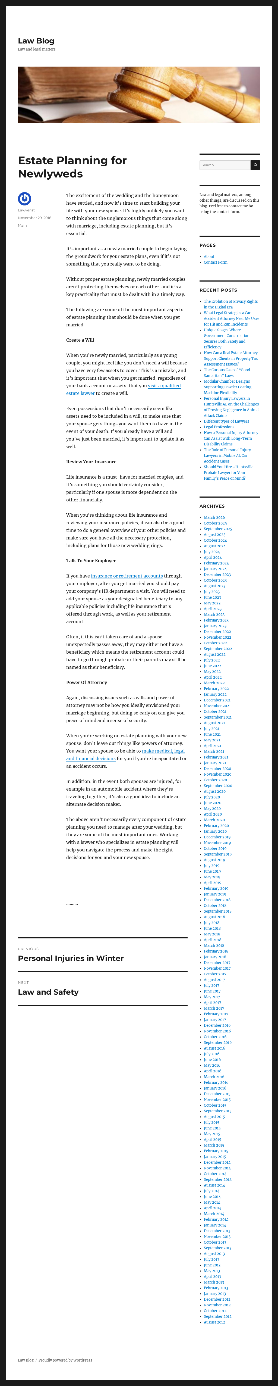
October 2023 (215, 580)
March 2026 (214, 517)
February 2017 (216, 1014)
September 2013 (217, 1248)
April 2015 (212, 1139)
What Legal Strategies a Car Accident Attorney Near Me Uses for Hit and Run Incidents (232, 319)
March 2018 (214, 945)
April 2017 (212, 1002)
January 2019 (215, 894)
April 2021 (212, 746)
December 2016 (217, 1025)
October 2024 (215, 540)
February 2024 (216, 563)
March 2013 (214, 1282)
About (209, 256)
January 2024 (215, 569)
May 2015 (212, 1134)
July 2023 (212, 591)
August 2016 (214, 1048)
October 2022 (215, 643)
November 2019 (217, 843)
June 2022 (212, 666)
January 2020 (215, 831)
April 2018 (212, 940)
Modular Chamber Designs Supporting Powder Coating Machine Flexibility (227, 387)
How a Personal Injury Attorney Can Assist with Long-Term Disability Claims (231, 438)
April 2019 (213, 883)
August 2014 (214, 1185)
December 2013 (217, 1231)
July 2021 (211, 728)
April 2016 (213, 1071)
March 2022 (214, 683)
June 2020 (212, 803)
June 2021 (212, 734)
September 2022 (218, 649)
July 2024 (212, 552)
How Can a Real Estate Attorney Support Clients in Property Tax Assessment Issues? (231, 359)
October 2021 (215, 711)
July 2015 (211, 1122)
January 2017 (215, 1019)
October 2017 (215, 974)
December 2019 (217, 837)
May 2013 (212, 1271)
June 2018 (212, 928)
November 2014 (217, 1168)
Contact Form (216, 262)
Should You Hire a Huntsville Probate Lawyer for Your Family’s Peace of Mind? (228, 473)
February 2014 (216, 1219)
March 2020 (214, 820)
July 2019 (212, 865)
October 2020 (215, 780)
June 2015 (212, 1128)
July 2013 (211, 1259)
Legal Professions (219, 427)
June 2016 (212, 1059)
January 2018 (215, 957)
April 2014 (212, 1208)
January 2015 (215, 1156)
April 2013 (212, 1276)
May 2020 (212, 808)
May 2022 (212, 671)
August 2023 (214, 586)
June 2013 (212, 1265)
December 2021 (217, 700)
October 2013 (215, 1242)
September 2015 (218, 1111)
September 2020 (218, 785)
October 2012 (215, 1311)
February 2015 (216, 1151)
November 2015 (217, 1099)
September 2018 (218, 911)
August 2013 (214, 1253)
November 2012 (217, 1305)
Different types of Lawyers (226, 421)
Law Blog (36, 40)
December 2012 (217, 1299)
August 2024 (215, 546)
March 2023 (214, 614)
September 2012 (218, 1316)
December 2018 (217, 900)
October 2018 (215, 905)
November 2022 (217, 637)
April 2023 (213, 609)
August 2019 (214, 860)
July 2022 (212, 660)
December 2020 (217, 768)
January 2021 (215, 763)
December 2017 (217, 962)
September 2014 (218, 1179)
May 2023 (212, 603)
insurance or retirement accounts (127, 576)
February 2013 (216, 1288)
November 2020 (217, 774)
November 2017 (217, 968)
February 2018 (216, 951)
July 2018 (211, 922)
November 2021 (217, 706)
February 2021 (216, 757)
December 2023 (217, 574)
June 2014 (212, 1196)
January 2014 (215, 1225)
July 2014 (211, 1191)
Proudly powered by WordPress (65, 1360)
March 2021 (214, 751)
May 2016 (212, 1065)
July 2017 (211, 985)
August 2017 (214, 980)
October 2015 (215, 1105)
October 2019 (215, 848)
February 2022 (216, 688)
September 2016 (218, 1042)
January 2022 (215, 694)
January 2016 (215, 1088)
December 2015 (217, 1094)
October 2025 (215, 523)
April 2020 (213, 814)
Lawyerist (26, 210)
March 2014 (214, 1214)
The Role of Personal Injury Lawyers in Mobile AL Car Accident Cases (227, 456)
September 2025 (218, 529)
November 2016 (217, 1031)
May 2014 (212, 1202)
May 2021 (212, 740)
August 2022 (215, 654)
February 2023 (216, 620)
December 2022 (217, 631)
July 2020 (212, 797)
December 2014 (217, 1162)
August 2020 (215, 791)
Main (22, 225)
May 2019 (212, 877)
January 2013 (215, 1293)
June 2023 (212, 597)
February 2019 (216, 888)
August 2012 (214, 1322)
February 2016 (216, 1082)
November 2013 (217, 1236)
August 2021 (214, 723)
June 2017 (212, 991)
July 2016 (212, 1054)
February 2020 (216, 825)
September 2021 (218, 717)
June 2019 (212, 871)
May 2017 (212, 997)
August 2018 (214, 917)
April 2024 (213, 557)
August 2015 (214, 1117)
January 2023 (215, 626)
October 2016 (215, 1037)
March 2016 (214, 1077)
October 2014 (215, 1174)
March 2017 (214, 1008)
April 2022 (213, 677)
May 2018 (212, 934)
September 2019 (218, 854)
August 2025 (215, 534)
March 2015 (214, 1145)
